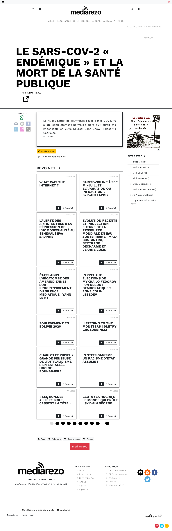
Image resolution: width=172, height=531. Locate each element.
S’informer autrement (119, 474)
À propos (119, 21)
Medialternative (140, 167)
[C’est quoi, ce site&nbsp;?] (40, 8)
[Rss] (147, 472)
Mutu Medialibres (141, 184)
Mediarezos (154, 26)
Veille (51, 21)
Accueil (131, 26)
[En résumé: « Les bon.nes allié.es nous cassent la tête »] (58, 416)
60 (80, 423)
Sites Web (135, 156)
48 (74, 423)
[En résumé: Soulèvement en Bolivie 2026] (58, 342)
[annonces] (158, 149)
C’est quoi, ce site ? (118, 470)
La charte (64, 510)
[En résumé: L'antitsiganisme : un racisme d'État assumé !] (101, 384)
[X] (28, 129)
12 (57, 423)
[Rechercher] (132, 9)
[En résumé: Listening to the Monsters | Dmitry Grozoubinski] (101, 342)
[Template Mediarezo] (150, 515)
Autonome (55, 439)
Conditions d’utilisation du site (38, 510)
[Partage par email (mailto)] (16, 123)
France (89, 439)
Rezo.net (149, 38)
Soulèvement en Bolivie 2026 (54, 324)
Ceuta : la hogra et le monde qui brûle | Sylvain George (100, 400)
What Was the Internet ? (52, 183)
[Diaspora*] (22, 123)
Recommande (73, 439)
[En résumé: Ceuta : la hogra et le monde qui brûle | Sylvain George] (101, 416)
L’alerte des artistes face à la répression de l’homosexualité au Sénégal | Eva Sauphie (57, 229)
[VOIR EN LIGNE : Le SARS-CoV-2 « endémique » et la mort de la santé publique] (26, 100)
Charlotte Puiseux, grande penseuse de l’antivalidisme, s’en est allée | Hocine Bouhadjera (57, 363)
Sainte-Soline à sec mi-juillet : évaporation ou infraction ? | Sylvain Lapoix (100, 188)
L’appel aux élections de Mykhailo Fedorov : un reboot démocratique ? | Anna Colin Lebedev (99, 284)
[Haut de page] (167, 526)
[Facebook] (28, 123)
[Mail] (140, 472)
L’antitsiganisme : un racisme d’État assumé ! (99, 358)
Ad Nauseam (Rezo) (142, 195)
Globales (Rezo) (140, 178)
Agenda (107, 21)
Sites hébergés (81, 21)
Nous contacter (116, 485)
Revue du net (64, 21)
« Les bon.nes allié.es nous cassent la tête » (55, 400)
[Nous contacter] (138, 9)
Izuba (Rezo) (139, 161)
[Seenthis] (22, 129)
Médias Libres (139, 173)
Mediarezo (14, 515)
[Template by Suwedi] (160, 515)
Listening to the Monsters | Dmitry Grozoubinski (99, 326)
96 (97, 423)
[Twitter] (147, 479)
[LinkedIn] (16, 129)
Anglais (96, 21)
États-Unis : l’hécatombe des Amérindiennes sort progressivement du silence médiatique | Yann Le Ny (55, 286)
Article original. (47, 151)
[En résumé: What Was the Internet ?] (58, 208)
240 (107, 423)
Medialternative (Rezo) (144, 189)
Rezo (42, 439)
